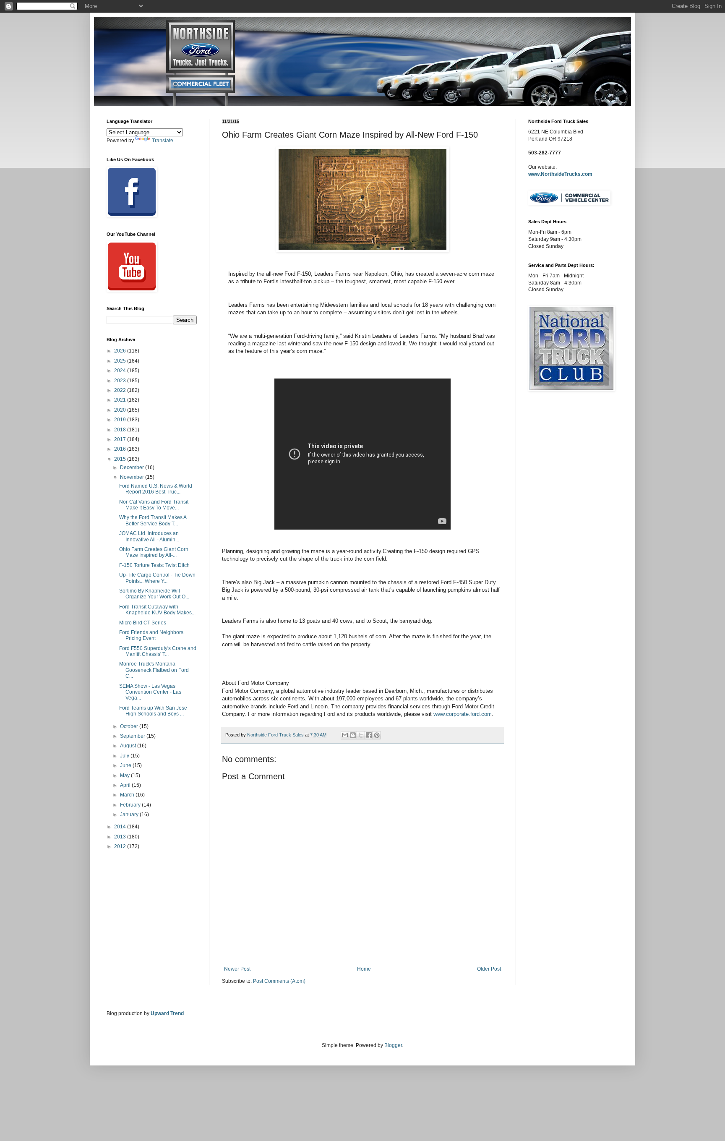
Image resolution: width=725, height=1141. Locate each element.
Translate (162, 141)
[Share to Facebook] (369, 735)
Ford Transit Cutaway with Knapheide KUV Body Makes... (157, 610)
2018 (120, 430)
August (128, 746)
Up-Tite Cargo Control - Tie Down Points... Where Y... (157, 578)
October (129, 726)
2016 (120, 449)
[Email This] (345, 735)
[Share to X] (361, 735)
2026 (120, 351)
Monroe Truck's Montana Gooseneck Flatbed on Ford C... (154, 670)
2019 (120, 420)
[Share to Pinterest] (377, 735)
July (125, 756)
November (132, 477)
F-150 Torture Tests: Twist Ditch (154, 565)
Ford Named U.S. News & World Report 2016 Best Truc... (155, 489)
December (132, 467)
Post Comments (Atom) (279, 981)
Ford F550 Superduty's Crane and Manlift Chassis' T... (157, 651)
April (126, 785)
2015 (120, 459)
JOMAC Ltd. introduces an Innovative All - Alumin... (149, 536)
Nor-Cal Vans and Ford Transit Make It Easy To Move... (153, 505)
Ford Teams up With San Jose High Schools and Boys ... (153, 711)
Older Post (489, 969)
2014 (120, 827)
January (130, 814)
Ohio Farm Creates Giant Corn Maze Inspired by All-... (153, 552)
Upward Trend (167, 1013)
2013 (120, 837)
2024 (120, 370)
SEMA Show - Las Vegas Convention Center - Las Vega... (150, 692)
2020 (120, 410)
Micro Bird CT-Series (142, 623)
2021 (120, 400)
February (131, 805)
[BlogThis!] (353, 735)
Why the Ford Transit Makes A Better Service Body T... (152, 520)
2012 (120, 846)
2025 (120, 361)
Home (364, 969)
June (126, 765)
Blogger (393, 1045)
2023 (120, 381)
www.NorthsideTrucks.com (560, 174)
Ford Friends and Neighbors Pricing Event (151, 635)
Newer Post (237, 969)
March (128, 795)
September (133, 736)
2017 (120, 439)
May (125, 775)
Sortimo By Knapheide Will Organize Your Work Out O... (154, 594)
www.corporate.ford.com (462, 714)
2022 (120, 390)
